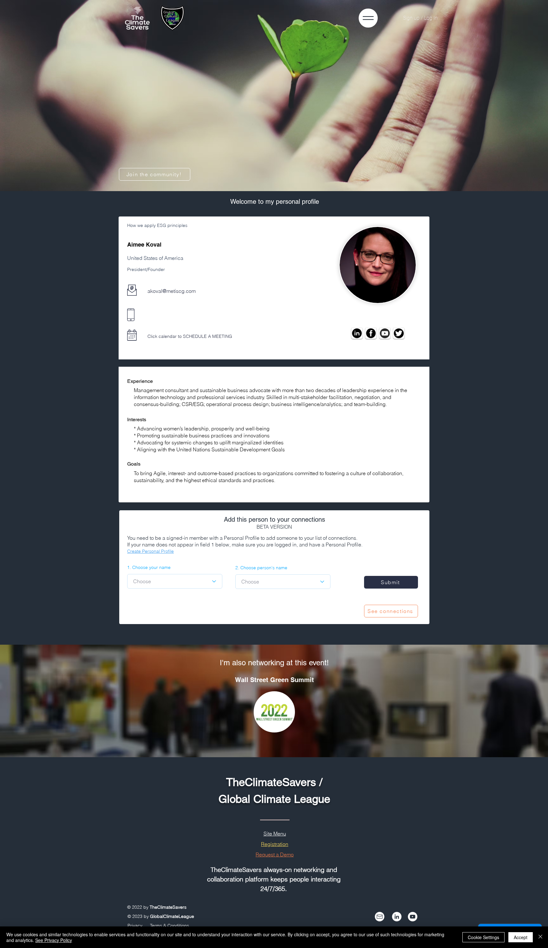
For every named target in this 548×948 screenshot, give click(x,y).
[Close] (540, 937)
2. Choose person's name (261, 567)
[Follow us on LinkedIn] (396, 916)
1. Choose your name (149, 567)
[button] (368, 18)
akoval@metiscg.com (171, 291)
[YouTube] (412, 916)
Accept (520, 937)
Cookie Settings (483, 937)
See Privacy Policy (53, 940)
